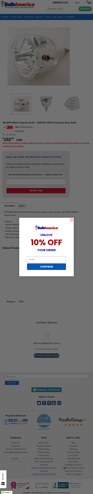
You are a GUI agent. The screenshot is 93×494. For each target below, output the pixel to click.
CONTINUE (46, 266)
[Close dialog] (71, 220)
